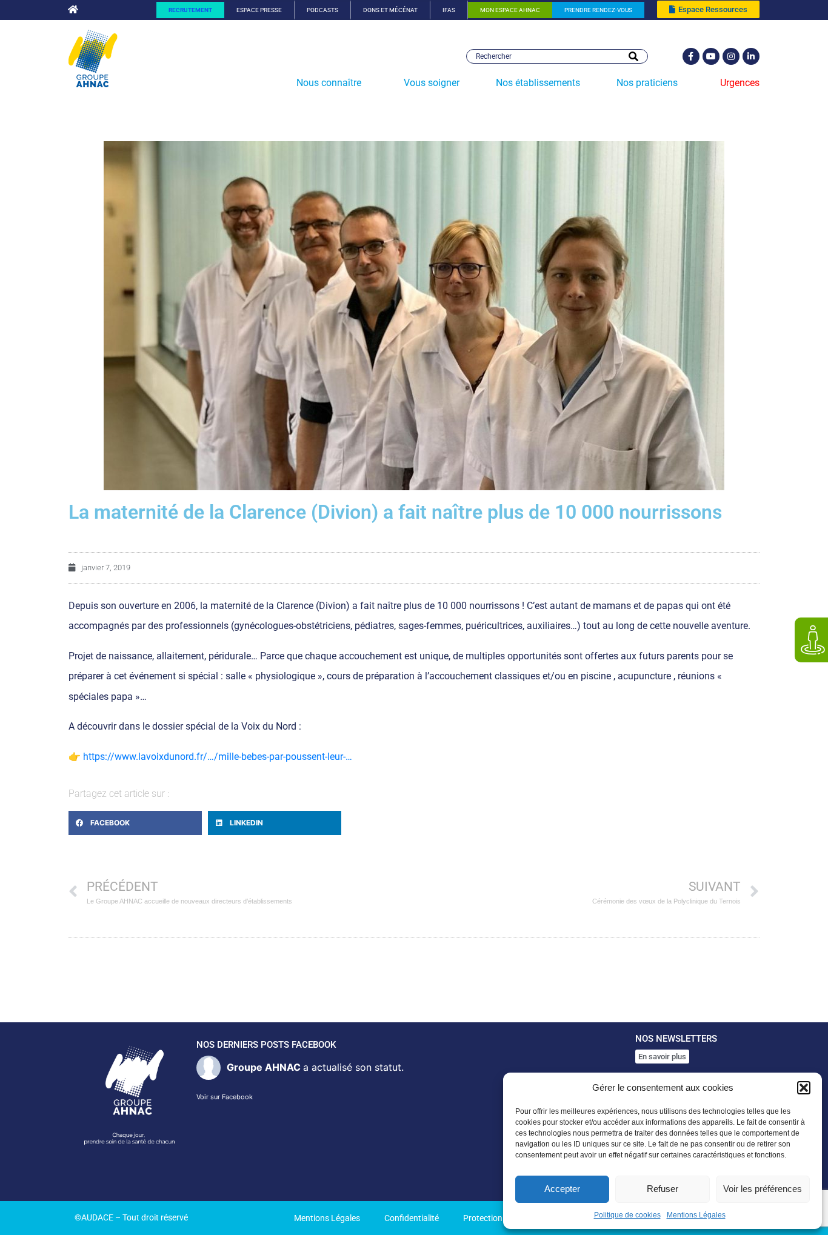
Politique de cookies (627, 1215)
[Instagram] (731, 56)
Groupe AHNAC (264, 1067)
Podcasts (322, 10)
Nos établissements (538, 82)
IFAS (448, 10)
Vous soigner (431, 82)
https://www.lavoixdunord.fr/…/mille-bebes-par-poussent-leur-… (217, 756)
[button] (804, 1088)
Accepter (562, 1188)
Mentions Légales (696, 1215)
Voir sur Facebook (224, 1097)
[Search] (633, 56)
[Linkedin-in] (751, 56)
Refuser (662, 1188)
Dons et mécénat (390, 10)
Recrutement (190, 10)
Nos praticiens (647, 82)
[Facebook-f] (691, 56)
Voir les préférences (762, 1188)
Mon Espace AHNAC (510, 10)
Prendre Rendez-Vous (598, 10)
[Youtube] (711, 56)
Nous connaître (328, 82)
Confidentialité (411, 1218)
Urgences (740, 82)
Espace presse (259, 10)
